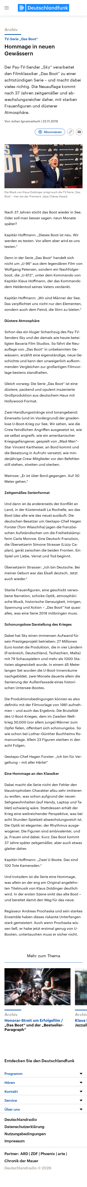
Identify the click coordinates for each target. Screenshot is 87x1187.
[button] (6, 8)
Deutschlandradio (20, 1119)
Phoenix (49, 1153)
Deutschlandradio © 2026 (27, 1168)
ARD (25, 1153)
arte (62, 1153)
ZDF (35, 1153)
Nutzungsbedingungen (25, 1133)
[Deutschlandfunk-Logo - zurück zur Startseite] (43, 8)
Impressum (14, 1141)
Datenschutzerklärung (24, 1126)
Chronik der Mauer (21, 1160)
